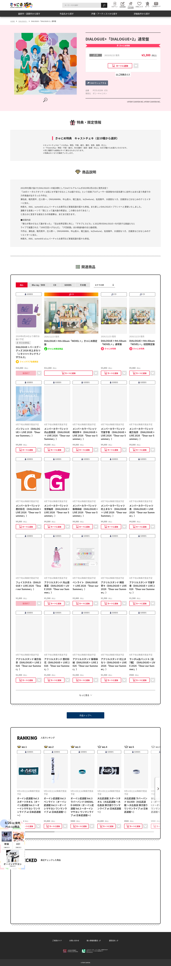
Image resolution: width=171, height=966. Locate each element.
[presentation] (36, 831)
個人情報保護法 (92, 940)
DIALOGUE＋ (23, 21)
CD (54, 284)
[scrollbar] (85, 831)
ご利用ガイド (57, 940)
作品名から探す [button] (67, 13)
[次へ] (157, 788)
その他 (83, 284)
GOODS (67, 284)
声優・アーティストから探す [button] (104, 13)
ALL (21, 284)
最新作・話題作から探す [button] (29, 13)
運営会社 (112, 940)
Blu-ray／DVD (38, 284)
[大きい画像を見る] (45, 99)
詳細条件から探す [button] (142, 13)
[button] (97, 82)
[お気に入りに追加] (135, 65)
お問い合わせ (74, 940)
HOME (12, 21)
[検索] (104, 5)
